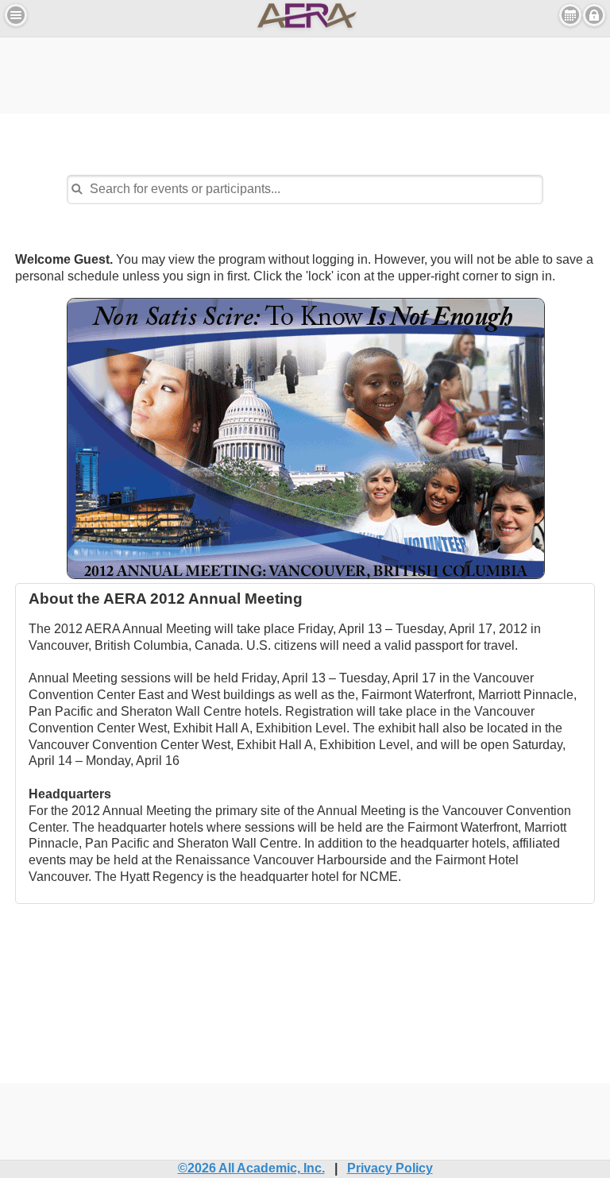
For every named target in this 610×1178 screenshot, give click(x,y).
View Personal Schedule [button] (570, 15)
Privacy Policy (390, 1168)
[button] (16, 15)
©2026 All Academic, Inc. (251, 1168)
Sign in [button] (594, 15)
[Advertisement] (305, 73)
